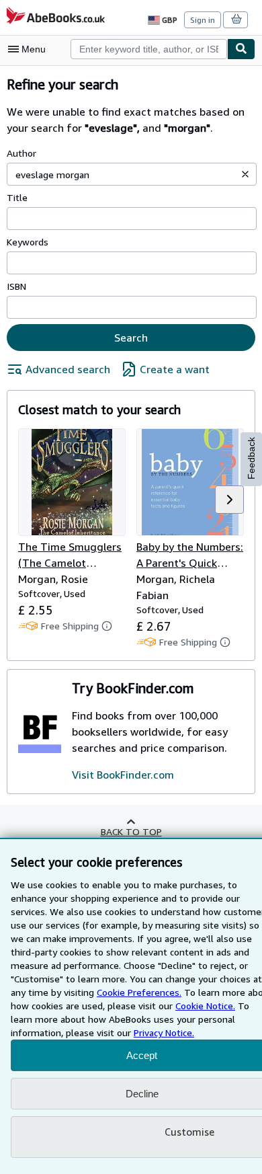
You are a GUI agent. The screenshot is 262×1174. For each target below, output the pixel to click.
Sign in (202, 20)
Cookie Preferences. (139, 992)
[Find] (241, 49)
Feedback (251, 458)
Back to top (131, 831)
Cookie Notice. (205, 1005)
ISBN (16, 286)
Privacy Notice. (164, 1032)
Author (21, 153)
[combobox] (149, 49)
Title (17, 197)
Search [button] (131, 337)
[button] (245, 174)
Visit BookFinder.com (123, 774)
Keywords (27, 241)
